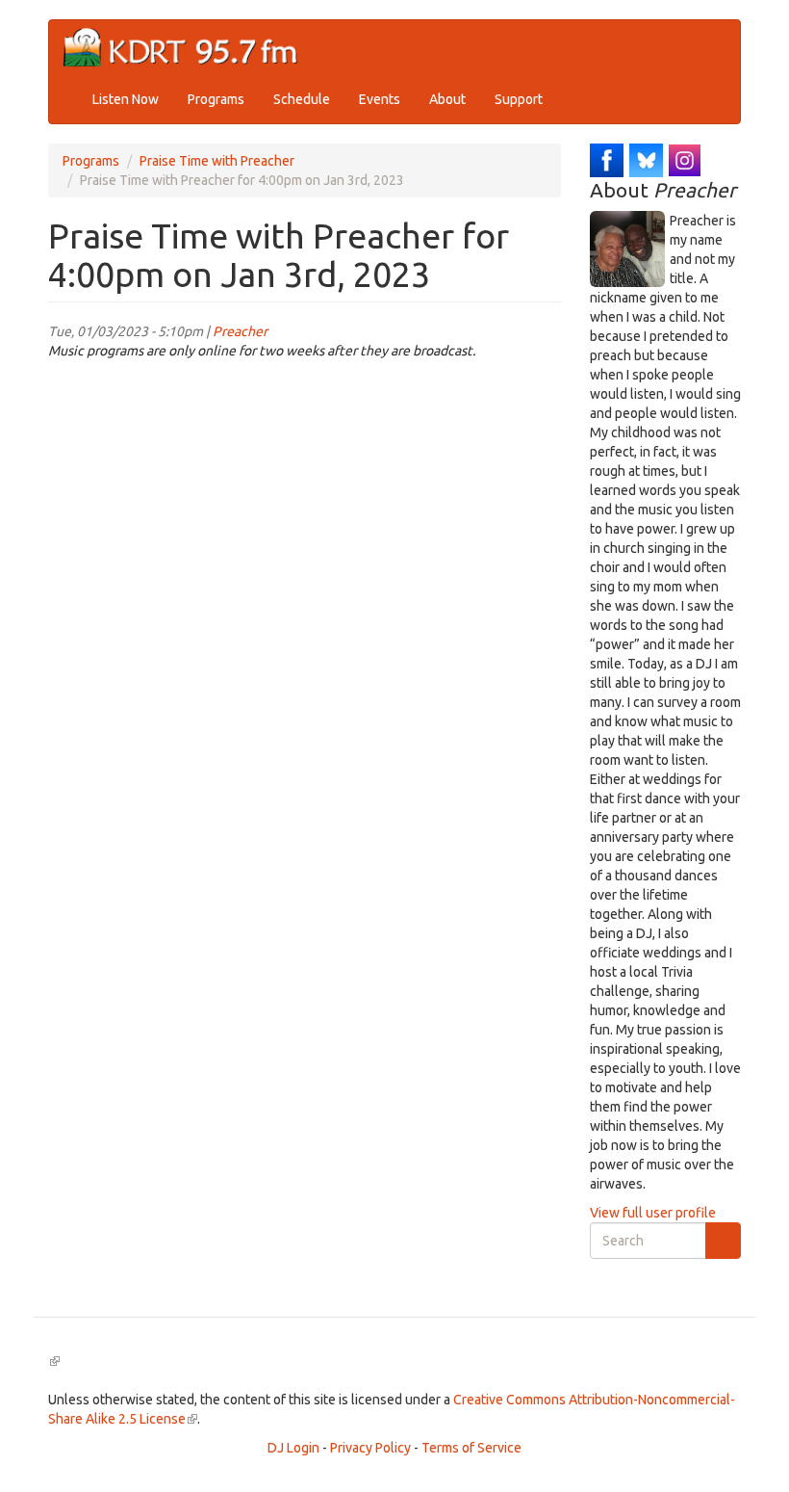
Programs (216, 99)
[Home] (188, 47)
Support (519, 99)
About (447, 99)
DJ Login (293, 1447)
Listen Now (125, 99)
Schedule (301, 99)
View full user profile (653, 1212)
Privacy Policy (370, 1447)
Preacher (240, 331)
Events (379, 99)
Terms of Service (471, 1447)
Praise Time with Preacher (217, 161)
